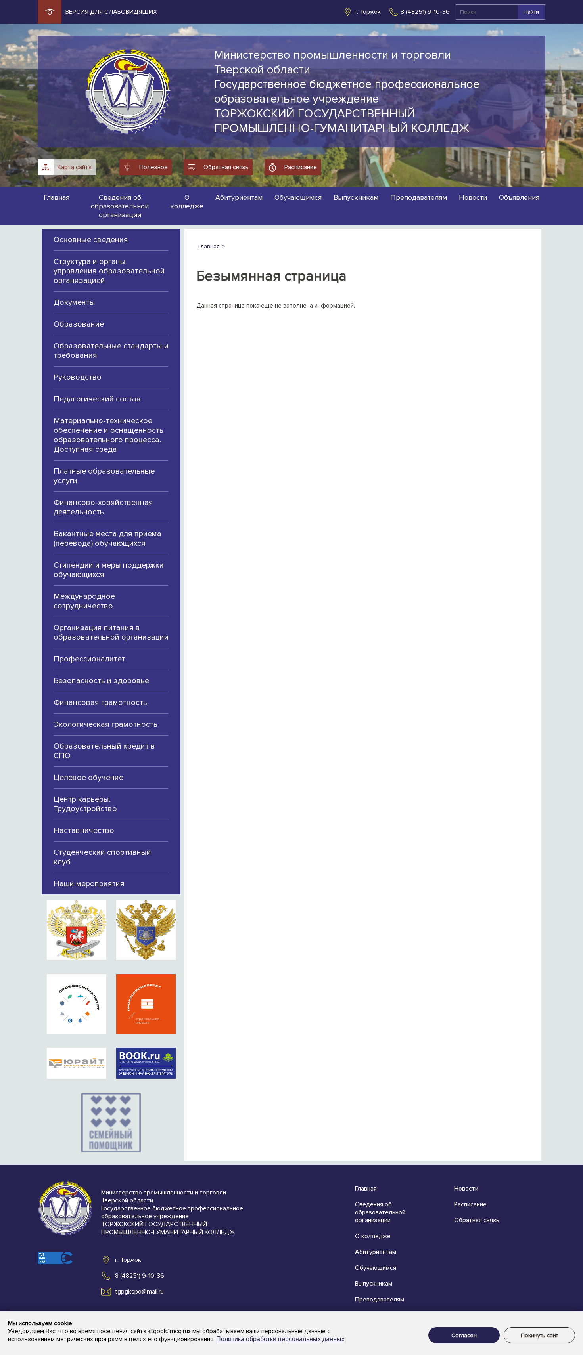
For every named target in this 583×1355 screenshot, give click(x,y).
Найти (531, 12)
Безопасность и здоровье (101, 681)
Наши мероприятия (89, 884)
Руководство (78, 377)
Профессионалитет (89, 659)
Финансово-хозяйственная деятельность (103, 507)
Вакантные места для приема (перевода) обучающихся (107, 538)
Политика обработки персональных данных (280, 1339)
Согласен (464, 1335)
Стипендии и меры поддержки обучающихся (109, 569)
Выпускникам (356, 197)
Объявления (519, 197)
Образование (79, 324)
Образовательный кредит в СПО (104, 751)
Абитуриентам (239, 197)
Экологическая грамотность (105, 724)
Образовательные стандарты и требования (111, 350)
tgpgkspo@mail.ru (139, 1292)
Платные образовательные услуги (104, 475)
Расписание (300, 167)
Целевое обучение (88, 777)
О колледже (186, 201)
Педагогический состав (97, 399)
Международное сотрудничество (84, 601)
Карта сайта (75, 167)
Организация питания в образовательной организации (111, 632)
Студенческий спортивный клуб (102, 857)
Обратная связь (226, 167)
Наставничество (84, 830)
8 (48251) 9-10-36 (425, 12)
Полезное (153, 167)
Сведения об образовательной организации (120, 206)
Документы (74, 302)
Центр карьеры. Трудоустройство (85, 804)
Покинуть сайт (539, 1335)
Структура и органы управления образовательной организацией (109, 271)
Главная (56, 197)
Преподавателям (418, 197)
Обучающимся (298, 197)
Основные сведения (91, 240)
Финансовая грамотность (100, 702)
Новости (473, 197)
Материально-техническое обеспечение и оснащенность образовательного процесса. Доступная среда (108, 435)
